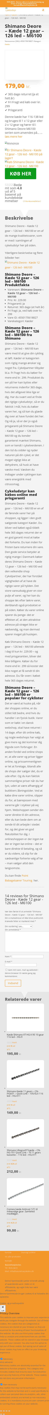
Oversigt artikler (28, 1252)
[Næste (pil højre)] (4, 1414)
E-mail (8, 961)
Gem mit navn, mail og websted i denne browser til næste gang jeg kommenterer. (21, 973)
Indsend (13, 983)
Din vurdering (11, 926)
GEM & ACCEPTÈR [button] (8, 1407)
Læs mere (16, 1297)
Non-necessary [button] (7, 1381)
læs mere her (13, 136)
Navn (8, 956)
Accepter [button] (18, 1300)
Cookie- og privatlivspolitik (17, 1274)
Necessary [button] (4, 1355)
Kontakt (8, 1260)
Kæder (7, 44)
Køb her (20, 173)
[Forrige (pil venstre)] (1, 1414)
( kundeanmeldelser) (32, 201)
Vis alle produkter (13, 1256)
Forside (8, 1252)
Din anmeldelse (13, 929)
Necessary (8, 1359)
